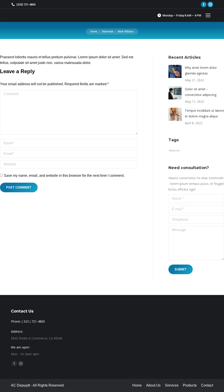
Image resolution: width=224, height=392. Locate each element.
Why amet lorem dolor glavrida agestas (201, 70)
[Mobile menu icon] (208, 15)
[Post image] (175, 71)
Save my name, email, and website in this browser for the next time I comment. (64, 175)
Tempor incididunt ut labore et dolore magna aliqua (204, 113)
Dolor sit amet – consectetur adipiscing (200, 92)
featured (174, 150)
